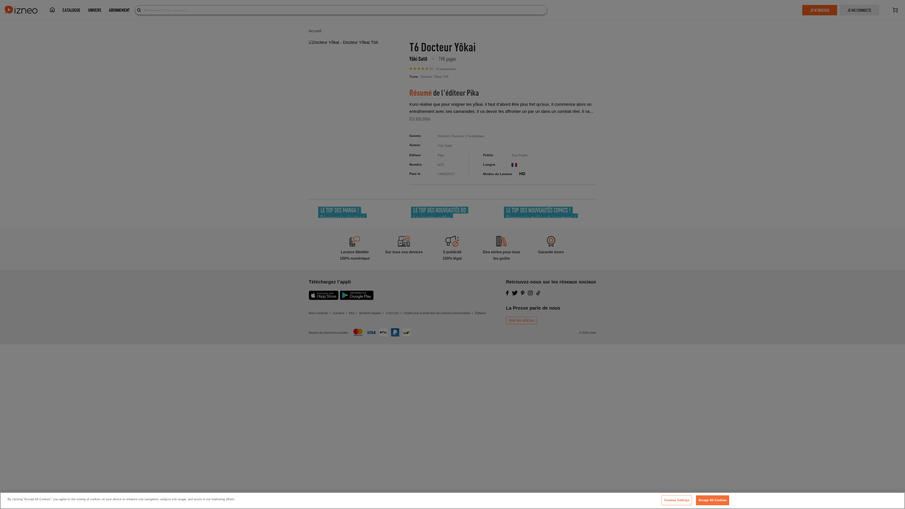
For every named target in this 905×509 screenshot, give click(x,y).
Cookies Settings (676, 500)
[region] (452, 500)
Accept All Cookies (713, 500)
